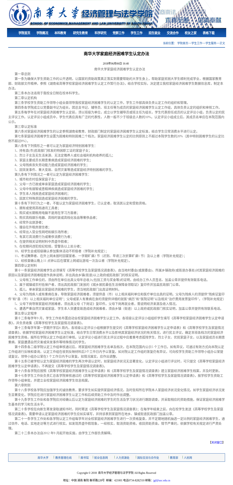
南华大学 (43, 457)
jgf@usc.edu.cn (161, 480)
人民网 (188, 457)
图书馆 (85, 457)
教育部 (174, 457)
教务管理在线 (63, 457)
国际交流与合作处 (148, 457)
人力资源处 (122, 457)
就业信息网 (101, 457)
